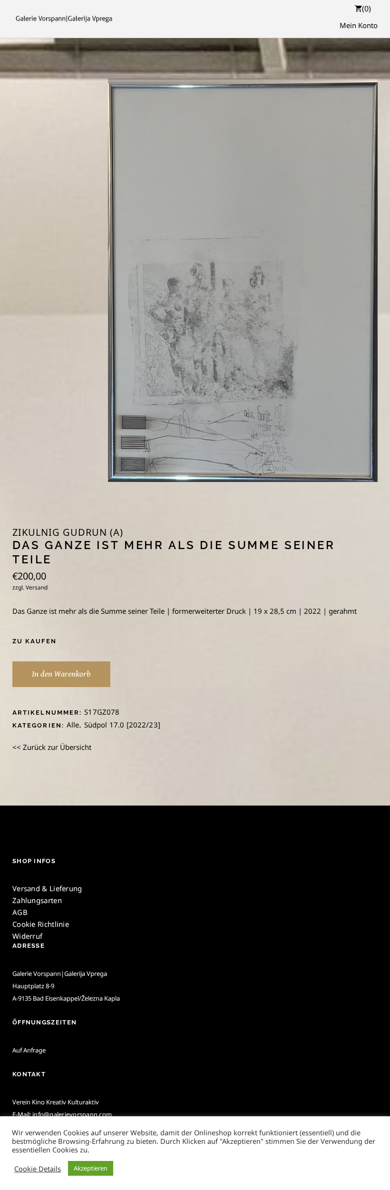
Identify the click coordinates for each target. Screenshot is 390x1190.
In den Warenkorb (61, 674)
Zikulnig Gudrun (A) (67, 532)
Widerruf (27, 936)
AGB (20, 912)
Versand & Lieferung (47, 888)
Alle (73, 724)
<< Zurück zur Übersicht (51, 747)
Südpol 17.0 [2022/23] (122, 724)
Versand (37, 587)
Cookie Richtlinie (40, 924)
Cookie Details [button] (37, 1168)
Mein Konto (359, 25)
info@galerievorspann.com (72, 1114)
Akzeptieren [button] (90, 1168)
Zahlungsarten (37, 900)
